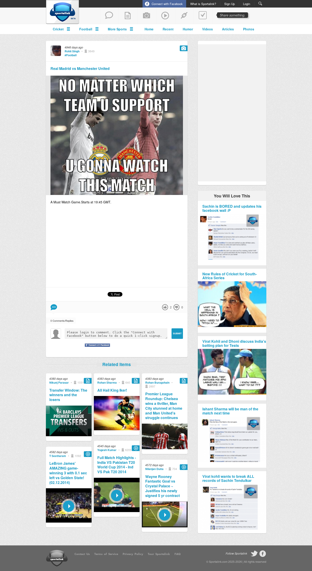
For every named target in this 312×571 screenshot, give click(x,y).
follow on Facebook (262, 553)
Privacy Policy (133, 554)
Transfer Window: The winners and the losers (68, 395)
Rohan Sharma (107, 382)
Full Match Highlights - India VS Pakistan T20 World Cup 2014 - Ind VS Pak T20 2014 (116, 464)
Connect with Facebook (167, 4)
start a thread (109, 16)
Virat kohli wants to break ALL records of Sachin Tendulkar (228, 478)
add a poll (202, 16)
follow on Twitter (254, 553)
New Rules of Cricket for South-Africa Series (229, 276)
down (176, 307)
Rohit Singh (72, 51)
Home (149, 29)
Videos (207, 29)
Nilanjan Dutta (154, 469)
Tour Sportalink (159, 554)
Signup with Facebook (96, 348)
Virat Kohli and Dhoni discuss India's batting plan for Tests (234, 343)
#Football (71, 55)
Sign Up (229, 3)
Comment (53, 307)
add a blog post (128, 16)
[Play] (69, 521)
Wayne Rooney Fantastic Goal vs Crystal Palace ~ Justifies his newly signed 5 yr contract (162, 486)
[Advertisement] (116, 248)
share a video (165, 16)
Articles (228, 29)
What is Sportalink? (203, 3)
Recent (168, 29)
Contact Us (82, 554)
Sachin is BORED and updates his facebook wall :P (232, 208)
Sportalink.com (218, 561)
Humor (188, 29)
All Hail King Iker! (112, 390)
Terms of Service (106, 554)
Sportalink (62, 12)
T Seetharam (57, 456)
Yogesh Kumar (106, 450)
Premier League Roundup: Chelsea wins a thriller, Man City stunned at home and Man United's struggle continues (163, 406)
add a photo (146, 16)
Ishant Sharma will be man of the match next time (230, 411)
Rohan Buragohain (157, 382)
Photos (248, 29)
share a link (184, 16)
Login (246, 3)
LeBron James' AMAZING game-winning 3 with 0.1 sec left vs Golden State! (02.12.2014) (68, 473)
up (165, 307)
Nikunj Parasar (59, 382)
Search (260, 3)
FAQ (178, 554)
